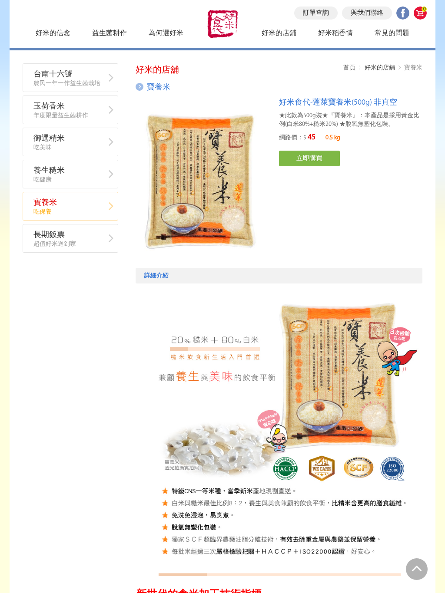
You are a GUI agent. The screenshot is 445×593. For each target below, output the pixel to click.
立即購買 (309, 158)
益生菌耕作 (109, 33)
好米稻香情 (335, 33)
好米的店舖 (380, 67)
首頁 (349, 67)
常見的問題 (392, 33)
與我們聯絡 (367, 13)
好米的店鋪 (279, 33)
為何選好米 (166, 33)
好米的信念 (53, 33)
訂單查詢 (316, 13)
